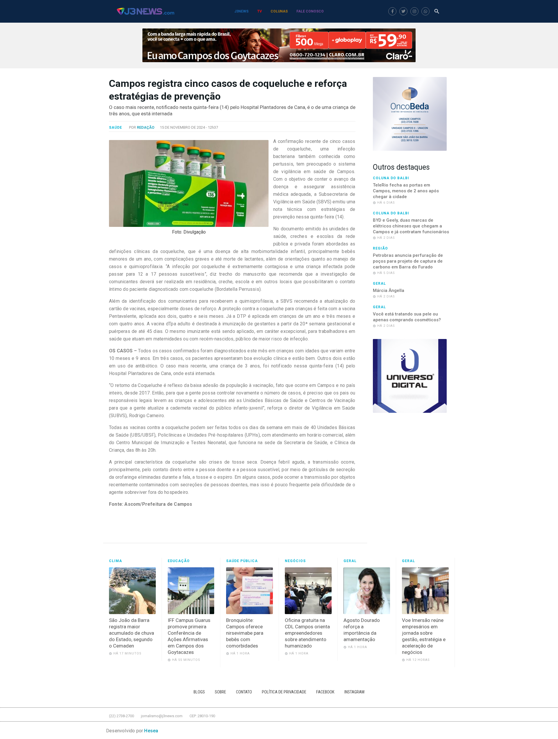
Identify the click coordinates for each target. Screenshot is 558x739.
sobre (220, 692)
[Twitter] (403, 11)
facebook (325, 692)
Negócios (295, 561)
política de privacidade (284, 692)
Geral (379, 283)
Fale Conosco (310, 11)
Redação (145, 127)
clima (115, 561)
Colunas (279, 11)
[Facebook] (392, 11)
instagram (354, 692)
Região (380, 248)
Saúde (115, 127)
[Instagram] (414, 11)
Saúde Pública (242, 561)
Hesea (151, 730)
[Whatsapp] (425, 11)
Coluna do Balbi (391, 178)
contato (244, 692)
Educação (179, 561)
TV (259, 11)
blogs (199, 692)
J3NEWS (241, 11)
